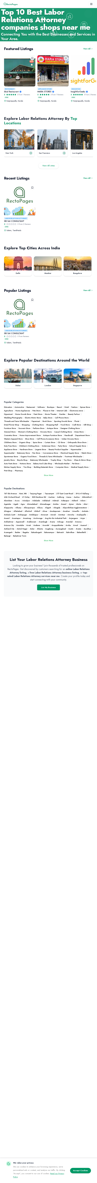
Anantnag (27, 518)
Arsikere (36, 525)
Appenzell (20, 522)
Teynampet (49, 493)
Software (41, 407)
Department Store (82, 435)
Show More (48, 475)
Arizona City (9, 525)
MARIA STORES (44, 91)
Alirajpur (7, 511)
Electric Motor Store (33, 417)
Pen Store (36, 453)
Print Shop (8, 470)
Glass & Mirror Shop (82, 460)
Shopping (26, 425)
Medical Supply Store (79, 467)
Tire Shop (27, 467)
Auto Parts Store (10, 463)
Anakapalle (81, 514)
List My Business (48, 587)
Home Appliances (22, 410)
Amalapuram (55, 511)
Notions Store (25, 463)
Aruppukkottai (57, 525)
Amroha (71, 514)
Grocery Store (46, 432)
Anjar (82, 518)
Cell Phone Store (62, 417)
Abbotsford (86, 497)
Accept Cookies (80, 1170)
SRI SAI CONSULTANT (14, 221)
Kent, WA (23, 493)
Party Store (62, 446)
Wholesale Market (62, 463)
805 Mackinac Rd (39, 497)
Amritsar (61, 514)
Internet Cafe (62, 410)
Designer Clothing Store (70, 428)
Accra (17, 500)
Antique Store (52, 428)
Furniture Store (10, 428)
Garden (62, 414)
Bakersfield (81, 532)
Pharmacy (19, 470)
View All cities (48, 165)
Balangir (7, 536)
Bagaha (26, 532)
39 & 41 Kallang (82, 493)
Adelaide (36, 500)
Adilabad (46, 500)
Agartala (7, 504)
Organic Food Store (28, 456)
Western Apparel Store (13, 439)
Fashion (74, 407)
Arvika (68, 525)
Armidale (20, 525)
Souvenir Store (24, 428)
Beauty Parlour (74, 414)
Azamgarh (8, 532)
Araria (52, 522)
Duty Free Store (10, 446)
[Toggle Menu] (91, 4)
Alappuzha (8, 507)
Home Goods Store (23, 414)
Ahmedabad (32, 504)
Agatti (16, 504)
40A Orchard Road (12, 497)
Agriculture (8, 410)
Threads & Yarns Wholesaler (50, 456)
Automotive (19, 407)
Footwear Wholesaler (73, 456)
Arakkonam (31, 522)
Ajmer (71, 504)
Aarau (68, 497)
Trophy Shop (56, 460)
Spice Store (37, 442)
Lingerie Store (40, 449)
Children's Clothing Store (29, 446)
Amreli (53, 514)
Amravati (44, 514)
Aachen (51, 497)
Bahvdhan (70, 532)
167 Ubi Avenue (10, 493)
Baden (17, 532)
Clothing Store (38, 425)
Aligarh (48, 507)
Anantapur (16, 518)
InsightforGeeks (78, 91)
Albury (40, 507)
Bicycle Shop (22, 460)
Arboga (60, 522)
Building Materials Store (43, 467)
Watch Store (86, 453)
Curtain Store (50, 442)
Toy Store (67, 460)
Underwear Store (48, 446)
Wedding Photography (13, 417)
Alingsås (57, 507)
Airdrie (55, 504)
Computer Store (61, 467)
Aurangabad (61, 529)
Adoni (82, 500)
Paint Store (38, 414)
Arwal (75, 525)
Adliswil (75, 500)
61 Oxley (26, 497)
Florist (76, 421)
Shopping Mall (52, 425)
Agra (23, 504)
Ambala (85, 511)
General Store (10, 432)
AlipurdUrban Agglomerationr (75, 507)
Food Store (65, 425)
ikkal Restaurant (11, 91)
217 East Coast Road (64, 493)
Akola (78, 504)
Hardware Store (26, 449)
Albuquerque (29, 507)
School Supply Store (77, 446)
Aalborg (60, 497)
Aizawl (63, 504)
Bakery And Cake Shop (42, 463)
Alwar (45, 511)
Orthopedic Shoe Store (77, 442)
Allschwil (28, 511)
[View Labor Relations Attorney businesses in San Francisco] (52, 139)
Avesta (78, 529)
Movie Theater (51, 414)
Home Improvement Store (30, 435)
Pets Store (36, 410)
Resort (59, 407)
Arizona (78, 522)
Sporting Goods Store (63, 421)
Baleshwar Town (19, 536)
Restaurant (10, 89)
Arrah (28, 525)
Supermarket (9, 453)
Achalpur (26, 500)
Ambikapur (33, 514)
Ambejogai (22, 514)
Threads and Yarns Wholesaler (16, 421)
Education (76, 89)
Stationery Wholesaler (39, 460)
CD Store (61, 442)
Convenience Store (50, 453)
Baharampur (49, 532)
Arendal (69, 522)
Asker (32, 529)
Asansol (83, 525)
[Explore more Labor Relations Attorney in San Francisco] (64, 153)
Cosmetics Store (10, 435)
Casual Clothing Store (63, 432)
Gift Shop (87, 425)
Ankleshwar (8, 522)
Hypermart (8, 414)
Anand (6, 518)
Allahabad (18, 511)
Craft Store (76, 425)
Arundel (46, 525)
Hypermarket (76, 449)
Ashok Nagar (22, 529)
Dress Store (79, 432)
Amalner (66, 511)
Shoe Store (29, 439)
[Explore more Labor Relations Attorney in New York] (31, 153)
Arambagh (43, 522)
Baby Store (47, 417)
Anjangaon (73, 518)
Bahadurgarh (36, 532)
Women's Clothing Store (28, 432)
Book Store (47, 421)
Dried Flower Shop (11, 425)
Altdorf (37, 511)
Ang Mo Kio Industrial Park (55, 518)
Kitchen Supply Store (12, 467)
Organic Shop (24, 442)
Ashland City (9, 529)
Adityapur (65, 500)
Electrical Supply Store (70, 453)
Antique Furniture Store (52, 435)
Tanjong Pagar (36, 493)
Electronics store (76, 410)
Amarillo (75, 511)
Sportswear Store (11, 456)
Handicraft (68, 435)
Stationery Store (23, 453)
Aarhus (77, 497)
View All (86, 48)
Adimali (56, 500)
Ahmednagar (45, 504)
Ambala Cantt (9, 514)
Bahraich (60, 532)
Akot (85, 504)
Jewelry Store (9, 460)
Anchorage (37, 518)
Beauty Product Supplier (58, 449)
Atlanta (40, 529)
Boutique (50, 407)
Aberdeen (8, 500)
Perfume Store (38, 428)
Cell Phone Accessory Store (48, 439)
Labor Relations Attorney (16, 218)
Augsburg (49, 529)
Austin (70, 529)
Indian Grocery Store (70, 439)
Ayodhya (87, 529)
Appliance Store (45, 89)
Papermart (36, 421)
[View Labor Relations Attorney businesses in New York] (19, 139)
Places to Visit (48, 410)
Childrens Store (10, 442)
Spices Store (85, 407)
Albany (18, 507)
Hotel (66, 407)
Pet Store (75, 463)
